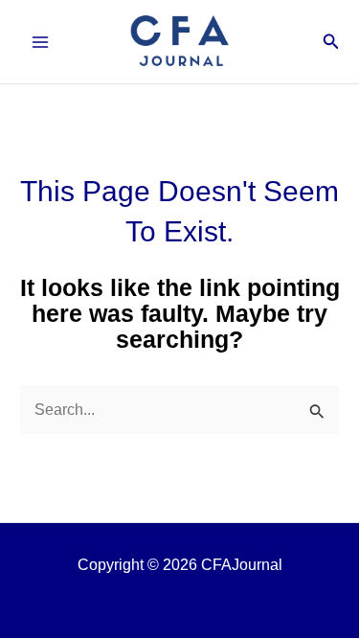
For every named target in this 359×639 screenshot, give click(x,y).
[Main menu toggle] (40, 41)
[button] (331, 42)
